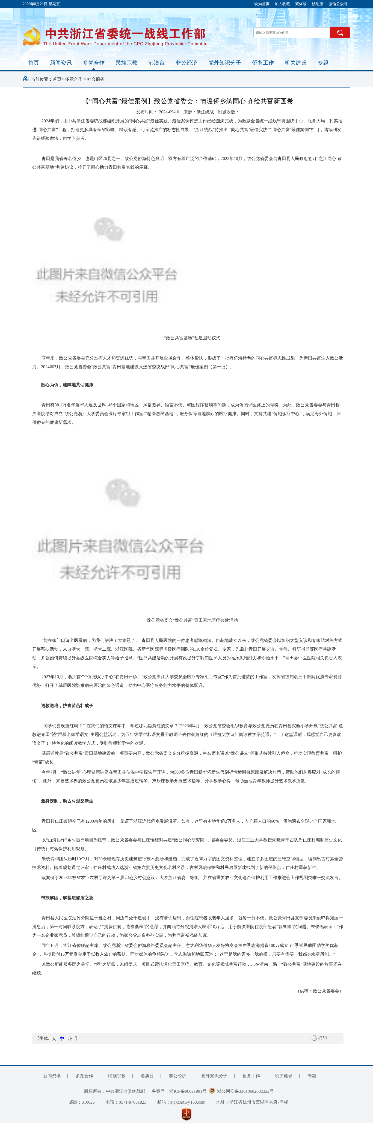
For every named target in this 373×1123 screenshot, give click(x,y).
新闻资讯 (61, 63)
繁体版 (301, 4)
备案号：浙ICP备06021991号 (179, 1091)
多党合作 (94, 63)
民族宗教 (126, 63)
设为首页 (262, 4)
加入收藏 (282, 4)
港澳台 (156, 63)
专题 (323, 63)
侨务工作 (263, 63)
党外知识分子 (224, 63)
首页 (33, 63)
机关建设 (296, 63)
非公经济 (186, 63)
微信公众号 (338, 4)
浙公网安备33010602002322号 (244, 1091)
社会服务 (96, 79)
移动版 (317, 4)
